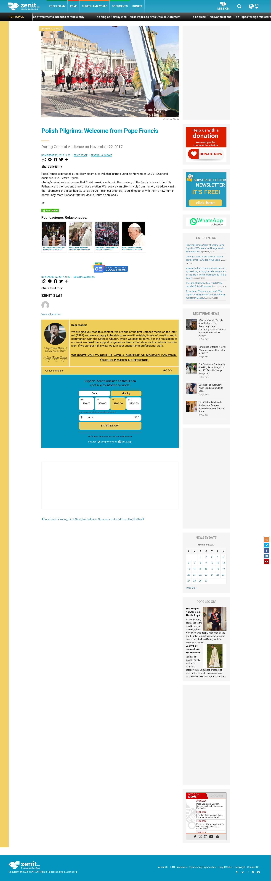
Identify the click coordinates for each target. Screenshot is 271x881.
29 (200, 581)
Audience (182, 867)
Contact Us (253, 867)
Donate (137, 6)
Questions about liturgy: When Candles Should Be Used (211, 388)
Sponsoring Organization (202, 867)
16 (206, 569)
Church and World (94, 6)
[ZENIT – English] (27, 6)
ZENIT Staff (81, 155)
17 (212, 569)
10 (212, 563)
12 (223, 563)
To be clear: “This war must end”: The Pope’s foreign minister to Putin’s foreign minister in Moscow (192, 16)
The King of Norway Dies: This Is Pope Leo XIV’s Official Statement (75, 16)
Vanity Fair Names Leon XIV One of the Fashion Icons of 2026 (194, 653)
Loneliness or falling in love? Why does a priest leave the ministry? (212, 350)
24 (212, 575)
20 (188, 575)
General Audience (51, 28)
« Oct (188, 588)
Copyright (240, 867)
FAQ (172, 867)
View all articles (51, 314)
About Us (163, 867)
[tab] (196, 796)
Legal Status (225, 867)
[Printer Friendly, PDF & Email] (50, 210)
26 (223, 575)
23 (206, 575)
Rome (73, 6)
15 (200, 569)
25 (217, 575)
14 (194, 569)
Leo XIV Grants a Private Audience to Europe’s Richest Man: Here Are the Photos (211, 407)
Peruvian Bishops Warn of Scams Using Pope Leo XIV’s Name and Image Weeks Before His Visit (205, 248)
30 (206, 581)
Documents (120, 6)
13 (188, 569)
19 (223, 569)
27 (188, 581)
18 (217, 569)
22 (200, 575)
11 (217, 563)
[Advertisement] (110, 489)
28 (194, 581)
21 (194, 575)
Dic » (194, 588)
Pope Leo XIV (57, 6)
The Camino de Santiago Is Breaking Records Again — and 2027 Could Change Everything (212, 369)
